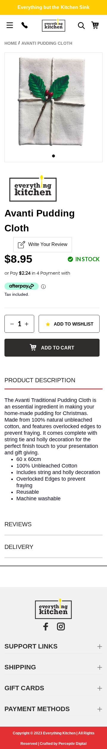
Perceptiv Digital (72, 744)
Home (10, 43)
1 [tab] (53, 155)
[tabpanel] (53, 102)
